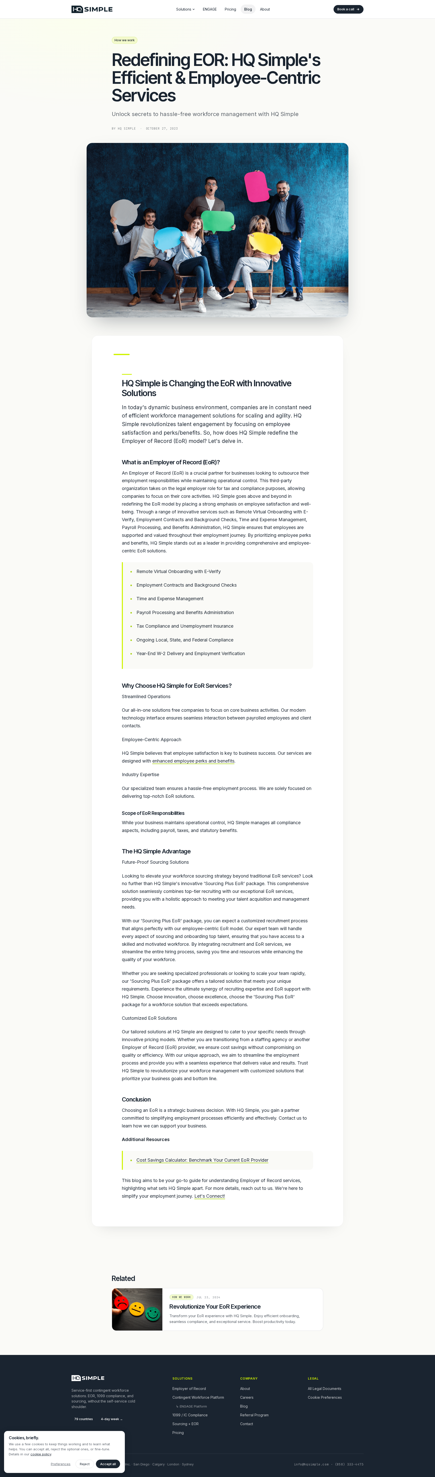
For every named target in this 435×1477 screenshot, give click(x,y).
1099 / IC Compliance (190, 1415)
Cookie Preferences (325, 1397)
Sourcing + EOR (185, 1424)
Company (249, 1378)
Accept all (108, 1464)
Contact (246, 1424)
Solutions (183, 9)
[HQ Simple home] (92, 9)
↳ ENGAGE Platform (191, 1406)
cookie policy (40, 1454)
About (265, 9)
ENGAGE (210, 9)
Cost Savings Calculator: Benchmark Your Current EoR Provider (202, 1160)
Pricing (230, 9)
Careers (246, 1397)
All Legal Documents (324, 1388)
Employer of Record (189, 1388)
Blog (248, 9)
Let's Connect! (209, 1196)
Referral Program (254, 1415)
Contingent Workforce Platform (198, 1397)
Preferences (60, 1464)
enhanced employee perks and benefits (193, 761)
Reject (85, 1464)
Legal (313, 1378)
